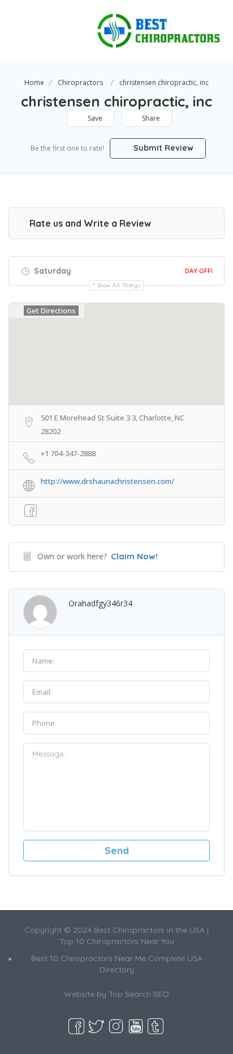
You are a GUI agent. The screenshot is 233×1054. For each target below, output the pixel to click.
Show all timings (119, 285)
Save (94, 118)
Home (34, 82)
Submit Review (162, 148)
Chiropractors (80, 82)
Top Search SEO (139, 994)
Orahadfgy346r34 (100, 603)
